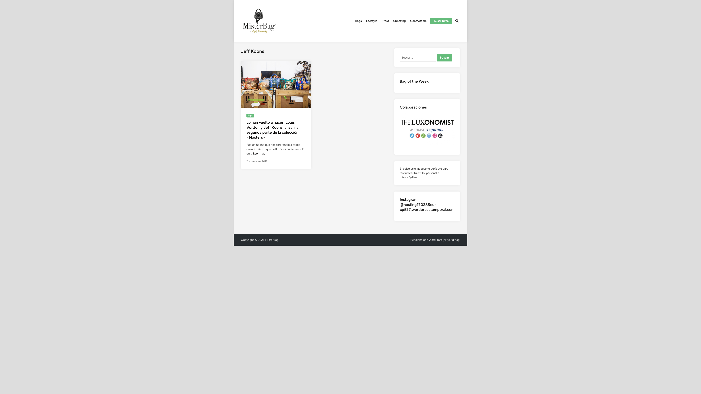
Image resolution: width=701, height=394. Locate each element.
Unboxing (399, 21)
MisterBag (271, 240)
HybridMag (452, 240)
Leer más (259, 153)
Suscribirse (441, 21)
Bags (358, 21)
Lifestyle (371, 21)
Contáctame (418, 21)
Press (385, 21)
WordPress (435, 240)
